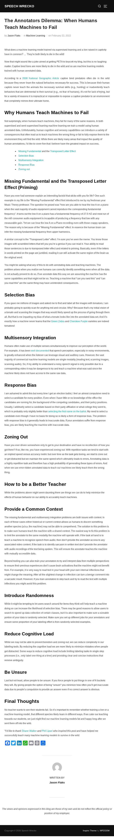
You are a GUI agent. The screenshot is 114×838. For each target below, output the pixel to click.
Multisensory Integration (30, 160)
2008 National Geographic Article (40, 78)
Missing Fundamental (29, 151)
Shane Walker (29, 731)
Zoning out (24, 169)
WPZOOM (105, 830)
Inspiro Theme (89, 830)
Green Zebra (57, 321)
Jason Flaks (14, 35)
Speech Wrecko (19, 6)
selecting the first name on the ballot (67, 411)
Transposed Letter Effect (63, 151)
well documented (40, 350)
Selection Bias (26, 155)
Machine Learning (35, 35)
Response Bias (26, 165)
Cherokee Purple (79, 321)
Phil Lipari (47, 731)
